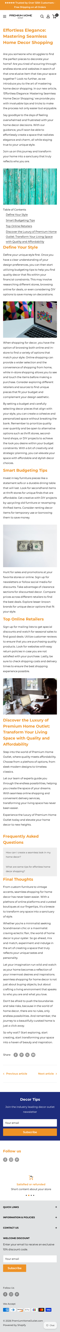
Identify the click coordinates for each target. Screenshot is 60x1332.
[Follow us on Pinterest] (17, 1159)
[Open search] (42, 16)
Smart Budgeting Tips (20, 220)
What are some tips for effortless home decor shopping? (28, 869)
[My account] (48, 16)
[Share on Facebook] (16, 1054)
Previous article (16, 1073)
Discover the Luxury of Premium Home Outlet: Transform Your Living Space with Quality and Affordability (31, 236)
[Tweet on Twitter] (27, 1054)
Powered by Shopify (14, 1325)
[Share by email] (33, 1054)
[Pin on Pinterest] (21, 1054)
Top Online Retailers (19, 226)
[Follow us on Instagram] (11, 1159)
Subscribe (30, 1132)
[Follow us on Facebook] (5, 1159)
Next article (46, 1073)
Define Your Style (17, 214)
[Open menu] (4, 16)
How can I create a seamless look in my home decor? (28, 854)
